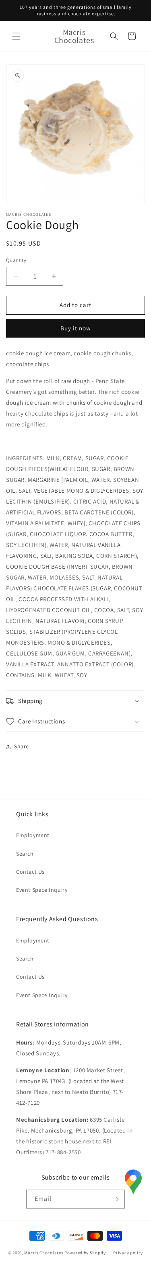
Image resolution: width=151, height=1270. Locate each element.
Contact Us (30, 871)
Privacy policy (128, 1253)
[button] (16, 36)
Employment (33, 835)
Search (25, 853)
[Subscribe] (115, 1199)
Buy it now (75, 328)
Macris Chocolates (43, 1253)
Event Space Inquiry (41, 889)
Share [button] (21, 746)
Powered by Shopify (85, 1253)
